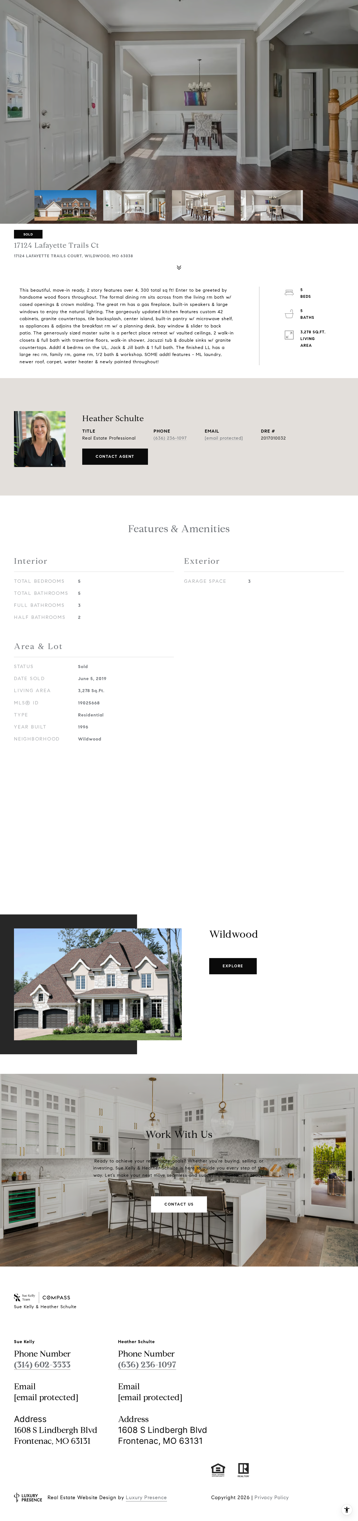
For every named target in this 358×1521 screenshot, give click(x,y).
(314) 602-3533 (42, 1364)
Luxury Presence (146, 1497)
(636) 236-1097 (170, 438)
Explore (233, 966)
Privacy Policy (272, 1497)
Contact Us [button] (179, 1204)
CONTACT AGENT (115, 456)
